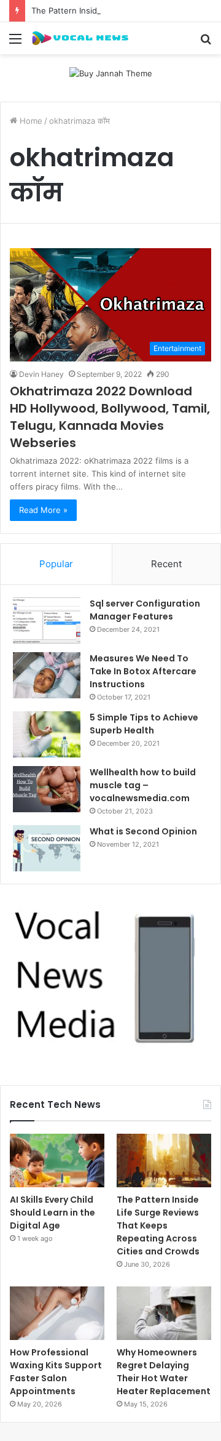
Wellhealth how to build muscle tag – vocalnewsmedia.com (143, 785)
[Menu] (15, 43)
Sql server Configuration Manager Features (145, 610)
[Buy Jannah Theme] (110, 73)
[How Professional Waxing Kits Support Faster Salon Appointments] (57, 1313)
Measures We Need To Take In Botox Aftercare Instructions (143, 671)
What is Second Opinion (143, 831)
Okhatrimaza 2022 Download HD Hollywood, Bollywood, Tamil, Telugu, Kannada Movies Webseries (110, 416)
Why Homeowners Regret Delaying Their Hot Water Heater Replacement (164, 1371)
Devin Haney (41, 374)
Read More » (43, 510)
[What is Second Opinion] (46, 848)
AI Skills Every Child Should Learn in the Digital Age (52, 1212)
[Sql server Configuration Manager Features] (46, 620)
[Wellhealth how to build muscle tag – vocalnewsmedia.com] (46, 789)
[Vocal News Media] (80, 38)
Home (29, 121)
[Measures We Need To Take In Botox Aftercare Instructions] (46, 675)
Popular (56, 564)
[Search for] (206, 43)
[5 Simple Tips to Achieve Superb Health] (46, 734)
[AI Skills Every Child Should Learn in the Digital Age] (57, 1160)
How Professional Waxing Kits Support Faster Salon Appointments (56, 1371)
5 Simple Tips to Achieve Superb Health (144, 724)
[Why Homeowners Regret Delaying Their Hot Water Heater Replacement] (164, 1313)
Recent (166, 564)
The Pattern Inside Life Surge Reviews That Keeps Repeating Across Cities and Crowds (158, 1225)
